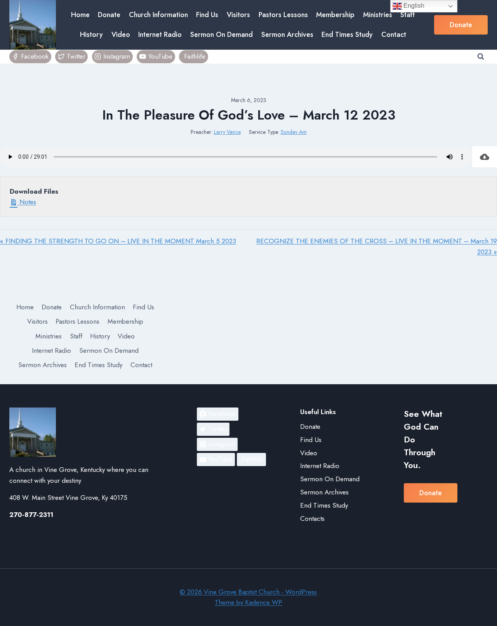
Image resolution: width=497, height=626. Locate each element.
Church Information (158, 15)
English (413, 5)
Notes (26, 201)
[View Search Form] (481, 57)
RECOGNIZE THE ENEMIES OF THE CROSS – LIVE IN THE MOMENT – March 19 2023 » (376, 246)
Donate (109, 15)
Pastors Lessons (283, 15)
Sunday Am (294, 132)
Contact (393, 34)
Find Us (207, 15)
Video (120, 34)
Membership (335, 15)
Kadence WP (263, 602)
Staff (407, 15)
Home (80, 15)
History (91, 34)
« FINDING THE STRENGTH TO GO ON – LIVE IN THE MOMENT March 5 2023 (118, 241)
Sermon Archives (287, 34)
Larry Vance (227, 132)
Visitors (238, 15)
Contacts (312, 518)
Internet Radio (160, 34)
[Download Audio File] (484, 156)
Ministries (377, 15)
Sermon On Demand (221, 34)
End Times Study (347, 34)
